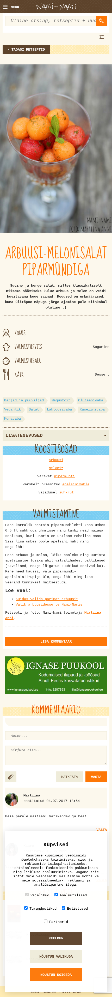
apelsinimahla (75, 484)
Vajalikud (39, 895)
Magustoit (61, 400)
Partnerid (58, 922)
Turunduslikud (43, 909)
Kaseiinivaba (92, 409)
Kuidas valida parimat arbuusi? (47, 599)
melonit (56, 468)
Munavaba (12, 418)
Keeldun (56, 938)
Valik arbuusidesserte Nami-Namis (49, 604)
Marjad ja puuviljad (24, 400)
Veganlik (12, 409)
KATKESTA (69, 777)
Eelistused (77, 909)
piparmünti (64, 476)
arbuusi (56, 460)
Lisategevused (24, 435)
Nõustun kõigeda (56, 975)
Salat (34, 409)
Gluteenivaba (90, 400)
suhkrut (66, 492)
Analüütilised (73, 895)
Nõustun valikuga (56, 956)
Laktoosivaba (59, 409)
